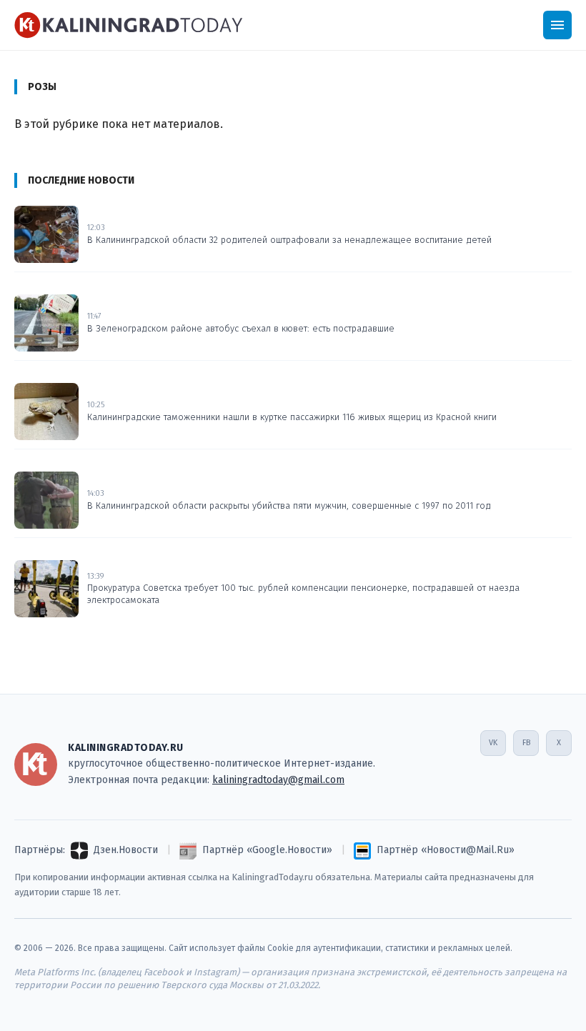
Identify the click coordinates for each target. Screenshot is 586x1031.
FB (526, 742)
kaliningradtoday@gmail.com (278, 780)
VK (493, 742)
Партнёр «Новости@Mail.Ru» (446, 850)
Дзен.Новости (126, 850)
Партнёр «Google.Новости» (267, 850)
